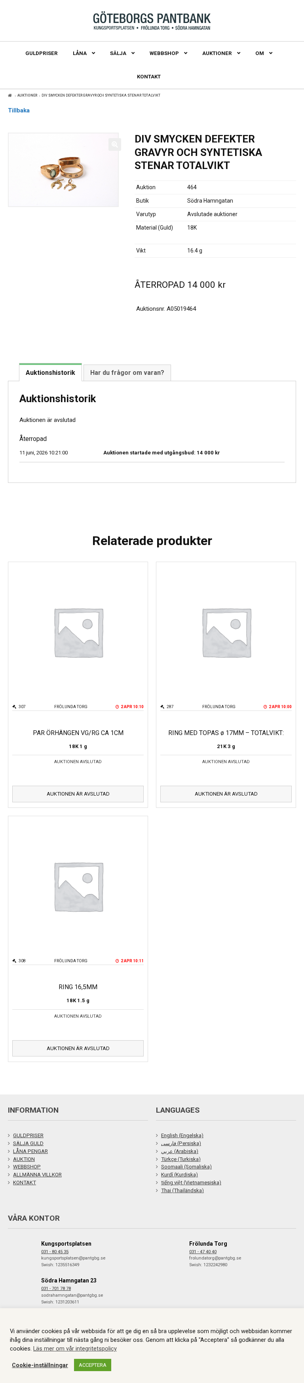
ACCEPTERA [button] (92, 1365)
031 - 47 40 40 (203, 1251)
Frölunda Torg (208, 1244)
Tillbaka (19, 110)
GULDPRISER (28, 1135)
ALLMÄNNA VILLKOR (37, 1175)
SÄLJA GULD (28, 1143)
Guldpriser (41, 53)
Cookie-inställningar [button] (40, 1365)
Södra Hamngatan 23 (69, 1280)
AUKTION (24, 1159)
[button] (114, 144)
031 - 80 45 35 (54, 1251)
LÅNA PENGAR (30, 1151)
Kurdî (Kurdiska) (179, 1175)
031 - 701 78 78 (56, 1288)
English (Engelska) (182, 1135)
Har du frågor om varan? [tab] (127, 372)
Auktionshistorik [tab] (50, 372)
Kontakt (149, 77)
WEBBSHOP (27, 1167)
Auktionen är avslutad (78, 794)
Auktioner (27, 95)
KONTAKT (24, 1182)
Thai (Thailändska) (182, 1190)
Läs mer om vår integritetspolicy (75, 1348)
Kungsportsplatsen (66, 1244)
